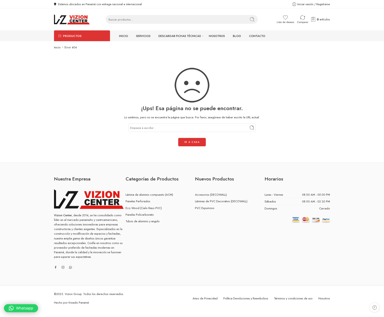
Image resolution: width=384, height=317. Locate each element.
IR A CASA (192, 142)
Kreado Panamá (79, 302)
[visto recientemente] (374, 307)
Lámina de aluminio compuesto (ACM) (149, 194)
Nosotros (217, 36)
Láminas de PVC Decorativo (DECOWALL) (221, 201)
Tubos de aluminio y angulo (143, 221)
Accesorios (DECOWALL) (211, 194)
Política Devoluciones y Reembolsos (245, 298)
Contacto (257, 36)
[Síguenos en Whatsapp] (70, 267)
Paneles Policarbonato (140, 214)
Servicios (143, 36)
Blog (237, 36)
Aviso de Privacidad (205, 298)
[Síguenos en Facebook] (55, 267)
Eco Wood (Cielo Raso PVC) (144, 208)
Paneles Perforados (138, 201)
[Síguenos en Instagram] (63, 267)
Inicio (123, 36)
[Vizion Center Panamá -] (72, 19)
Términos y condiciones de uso (293, 298)
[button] (21, 308)
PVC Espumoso (204, 208)
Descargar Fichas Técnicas (179, 36)
